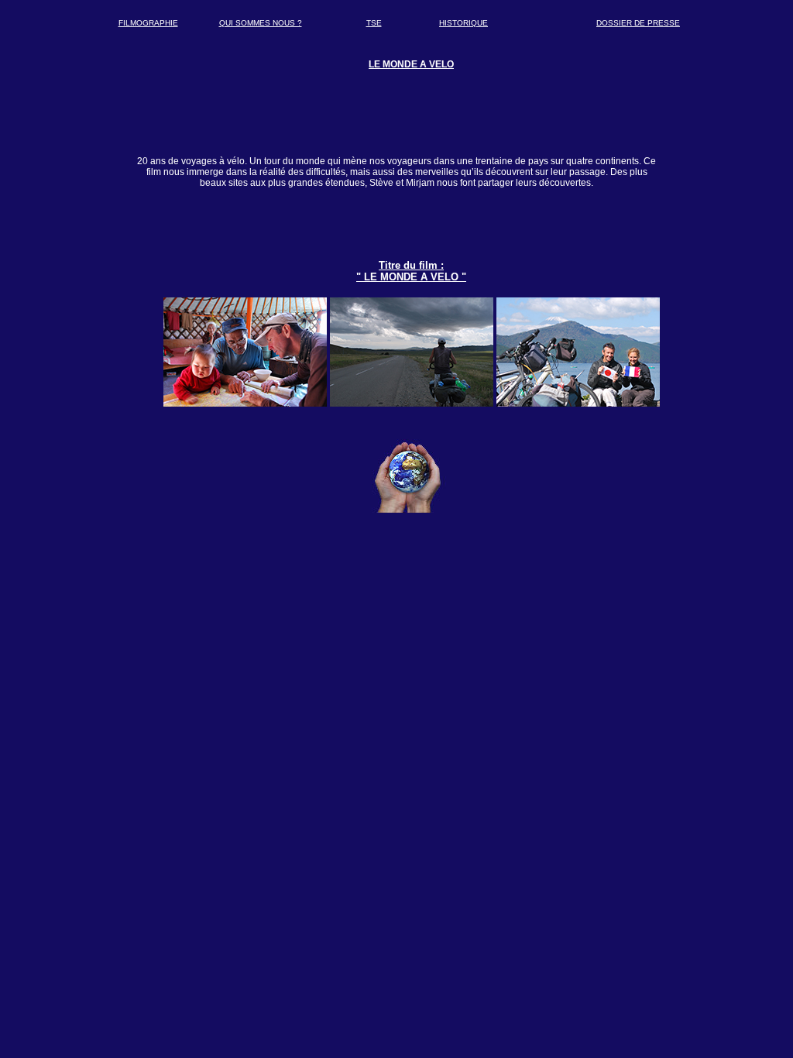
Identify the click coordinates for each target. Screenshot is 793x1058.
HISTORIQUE (463, 23)
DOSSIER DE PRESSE (638, 23)
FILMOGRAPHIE (148, 23)
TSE (374, 23)
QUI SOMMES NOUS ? (260, 23)
